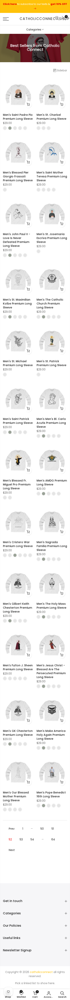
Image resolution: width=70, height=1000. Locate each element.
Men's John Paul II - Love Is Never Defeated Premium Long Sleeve (16, 240)
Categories (33, 29)
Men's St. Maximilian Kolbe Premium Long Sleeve (17, 303)
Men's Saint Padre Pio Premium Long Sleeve (18, 117)
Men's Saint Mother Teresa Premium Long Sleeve (52, 176)
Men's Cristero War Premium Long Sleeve (18, 544)
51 (53, 829)
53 (21, 839)
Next (12, 850)
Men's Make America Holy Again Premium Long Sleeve (51, 735)
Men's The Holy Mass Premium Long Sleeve (51, 606)
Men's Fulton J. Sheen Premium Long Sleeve (18, 667)
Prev (12, 829)
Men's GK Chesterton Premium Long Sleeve (18, 733)
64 (53, 839)
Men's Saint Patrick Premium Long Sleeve (18, 421)
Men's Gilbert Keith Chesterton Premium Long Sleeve (17, 608)
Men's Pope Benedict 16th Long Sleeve (51, 794)
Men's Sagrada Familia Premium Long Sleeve (52, 546)
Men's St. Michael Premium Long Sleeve (18, 363)
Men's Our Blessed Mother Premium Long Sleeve (16, 796)
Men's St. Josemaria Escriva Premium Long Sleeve (52, 238)
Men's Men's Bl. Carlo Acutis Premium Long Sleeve (51, 423)
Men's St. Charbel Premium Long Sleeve (51, 117)
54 (32, 839)
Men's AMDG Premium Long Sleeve (52, 482)
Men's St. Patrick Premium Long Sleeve (51, 363)
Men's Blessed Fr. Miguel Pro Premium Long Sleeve (17, 484)
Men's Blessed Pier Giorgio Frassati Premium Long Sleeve (18, 176)
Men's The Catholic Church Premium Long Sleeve (50, 303)
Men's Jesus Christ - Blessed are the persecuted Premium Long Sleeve (51, 671)
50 (42, 829)
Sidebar (62, 70)
